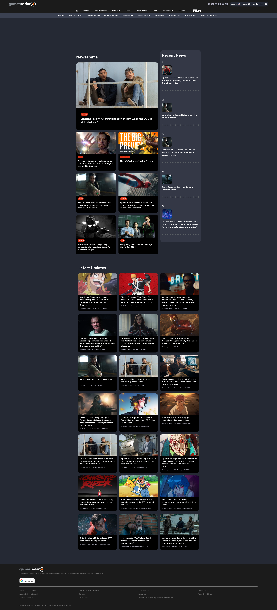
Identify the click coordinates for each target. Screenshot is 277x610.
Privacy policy (143, 590)
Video (154, 11)
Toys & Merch (141, 11)
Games (86, 11)
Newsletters (168, 11)
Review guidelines (26, 598)
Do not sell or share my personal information (155, 598)
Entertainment (101, 11)
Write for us (83, 598)
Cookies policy (203, 590)
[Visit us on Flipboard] (212, 4)
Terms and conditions (27, 590)
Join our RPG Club (174, 15)
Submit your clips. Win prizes (210, 15)
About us (142, 594)
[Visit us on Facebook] (219, 4)
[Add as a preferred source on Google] (27, 580)
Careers (82, 594)
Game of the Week (144, 15)
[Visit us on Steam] (226, 4)
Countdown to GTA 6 (111, 15)
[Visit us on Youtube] (216, 4)
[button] (263, 4)
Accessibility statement (28, 594)
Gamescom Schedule (75, 15)
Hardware (116, 11)
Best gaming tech (190, 15)
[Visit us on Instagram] (223, 4)
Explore (182, 11)
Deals (128, 11)
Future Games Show (93, 15)
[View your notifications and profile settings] (257, 4)
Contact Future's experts (89, 590)
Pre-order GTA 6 (128, 15)
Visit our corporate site (96, 574)
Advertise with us (205, 594)
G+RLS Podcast (159, 15)
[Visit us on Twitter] (209, 4)
